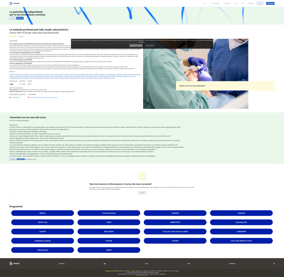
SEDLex (42, 213)
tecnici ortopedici (24, 78)
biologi (47, 74)
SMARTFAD (175, 222)
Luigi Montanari (15, 97)
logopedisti (102, 74)
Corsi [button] (204, 3)
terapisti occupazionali (104, 78)
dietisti (56, 74)
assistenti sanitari (40, 74)
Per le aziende (215, 3)
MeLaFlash (109, 231)
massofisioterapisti (111, 74)
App (235, 3)
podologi (11, 76)
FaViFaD (241, 213)
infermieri (20, 74)
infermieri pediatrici (94, 74)
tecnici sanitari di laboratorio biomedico (40, 78)
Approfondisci (150, 45)
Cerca (249, 3)
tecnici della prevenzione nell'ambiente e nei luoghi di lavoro (58, 76)
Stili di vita (42, 222)
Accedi (260, 3)
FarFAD (42, 231)
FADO (108, 222)
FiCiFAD (109, 240)
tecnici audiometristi (25, 76)
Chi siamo (227, 3)
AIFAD (109, 250)
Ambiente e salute (43, 240)
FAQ (242, 3)
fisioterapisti (76, 74)
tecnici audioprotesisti (36, 76)
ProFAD (175, 240)
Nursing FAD (241, 222)
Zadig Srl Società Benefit (112, 271)
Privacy (128, 271)
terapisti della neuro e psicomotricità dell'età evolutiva (83, 78)
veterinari (112, 78)
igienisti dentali (84, 74)
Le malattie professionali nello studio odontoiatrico (44, 97)
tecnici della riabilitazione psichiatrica (83, 76)
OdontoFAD (43, 250)
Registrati (270, 3)
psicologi (17, 76)
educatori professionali (64, 74)
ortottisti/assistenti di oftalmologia (131, 74)
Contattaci (142, 192)
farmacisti (33, 74)
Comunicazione (109, 213)
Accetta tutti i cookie (136, 45)
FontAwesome (141, 275)
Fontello (146, 275)
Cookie (133, 271)
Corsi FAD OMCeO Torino (241, 240)
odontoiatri (119, 74)
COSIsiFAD (241, 231)
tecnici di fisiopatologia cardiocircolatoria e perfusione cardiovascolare (112, 76)
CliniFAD (175, 213)
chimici (52, 74)
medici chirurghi (13, 74)
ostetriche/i (27, 74)
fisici (72, 74)
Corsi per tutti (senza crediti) (175, 231)
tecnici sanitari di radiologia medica (60, 78)
